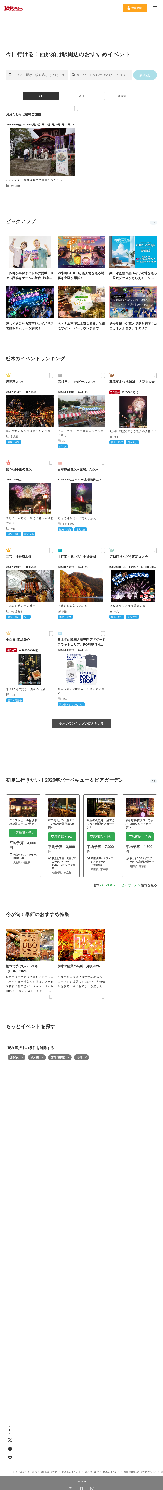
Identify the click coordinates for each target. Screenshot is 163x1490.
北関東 (14, 1057)
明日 (81, 96)
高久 (116, 611)
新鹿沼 (14, 436)
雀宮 (64, 699)
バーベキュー (109, 885)
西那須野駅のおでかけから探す (140, 1471)
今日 (41, 96)
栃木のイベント (111, 1471)
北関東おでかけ (49, 1471)
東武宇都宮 (17, 611)
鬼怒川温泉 (68, 524)
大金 (13, 695)
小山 (64, 441)
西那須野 (15, 185)
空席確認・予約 (23, 832)
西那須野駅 (58, 1057)
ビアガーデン (130, 885)
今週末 (122, 96)
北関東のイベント (71, 1471)
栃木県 (35, 1057)
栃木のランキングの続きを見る (81, 723)
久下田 (117, 436)
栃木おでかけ (92, 1471)
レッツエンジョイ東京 (25, 1471)
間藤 (64, 611)
